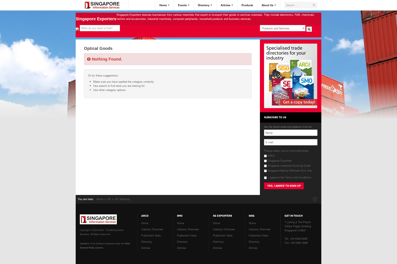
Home (163, 5)
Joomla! (84, 243)
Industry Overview (152, 229)
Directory (203, 5)
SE (109, 199)
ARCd (271, 156)
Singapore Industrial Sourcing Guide (289, 165)
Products (247, 5)
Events (182, 5)
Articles (225, 5)
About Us (267, 5)
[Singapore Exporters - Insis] (105, 2)
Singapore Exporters (279, 160)
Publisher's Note (151, 235)
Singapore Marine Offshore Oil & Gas (289, 170)
